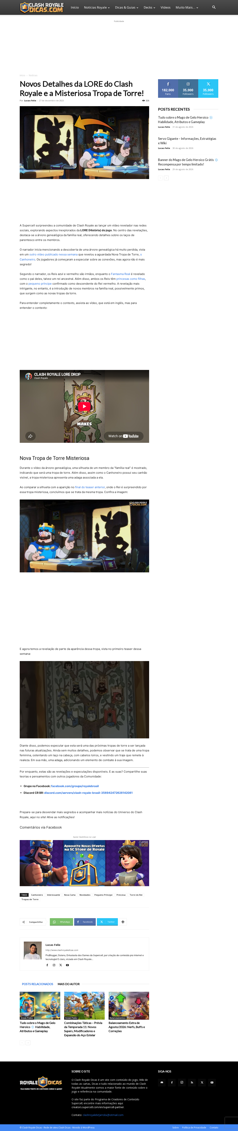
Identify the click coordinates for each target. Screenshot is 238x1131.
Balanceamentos (118, 1018)
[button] (213, 7)
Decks (148, 7)
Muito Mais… (185, 7)
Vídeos (166, 7)
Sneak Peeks (27, 1018)
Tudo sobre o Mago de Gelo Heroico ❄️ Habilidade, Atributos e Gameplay (37, 1027)
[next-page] (28, 1042)
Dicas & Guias (125, 7)
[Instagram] (55, 965)
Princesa (121, 894)
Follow (188, 80)
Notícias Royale (95, 7)
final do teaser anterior (90, 487)
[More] (123, 922)
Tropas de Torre (29, 899)
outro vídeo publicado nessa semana (53, 254)
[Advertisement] (119, 46)
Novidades (85, 894)
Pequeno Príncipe (103, 894)
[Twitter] (62, 965)
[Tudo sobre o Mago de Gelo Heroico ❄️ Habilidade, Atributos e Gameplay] (40, 1006)
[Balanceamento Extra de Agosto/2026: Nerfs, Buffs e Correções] (129, 1006)
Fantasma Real (120, 274)
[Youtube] (69, 965)
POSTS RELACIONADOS (37, 984)
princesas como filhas (130, 279)
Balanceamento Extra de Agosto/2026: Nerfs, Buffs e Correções (127, 1027)
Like (168, 80)
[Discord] (161, 1082)
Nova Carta (69, 894)
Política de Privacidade (194, 1127)
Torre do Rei (136, 894)
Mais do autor (69, 984)
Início (75, 7)
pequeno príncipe (40, 283)
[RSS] (192, 1082)
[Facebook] (49, 965)
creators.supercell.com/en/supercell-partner (98, 1107)
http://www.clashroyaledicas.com (62, 950)
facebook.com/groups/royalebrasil (75, 786)
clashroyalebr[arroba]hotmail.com (103, 1115)
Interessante (53, 894)
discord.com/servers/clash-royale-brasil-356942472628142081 (88, 793)
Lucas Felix (30, 100)
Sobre (175, 1127)
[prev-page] (22, 1042)
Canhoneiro (37, 894)
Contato (214, 1127)
